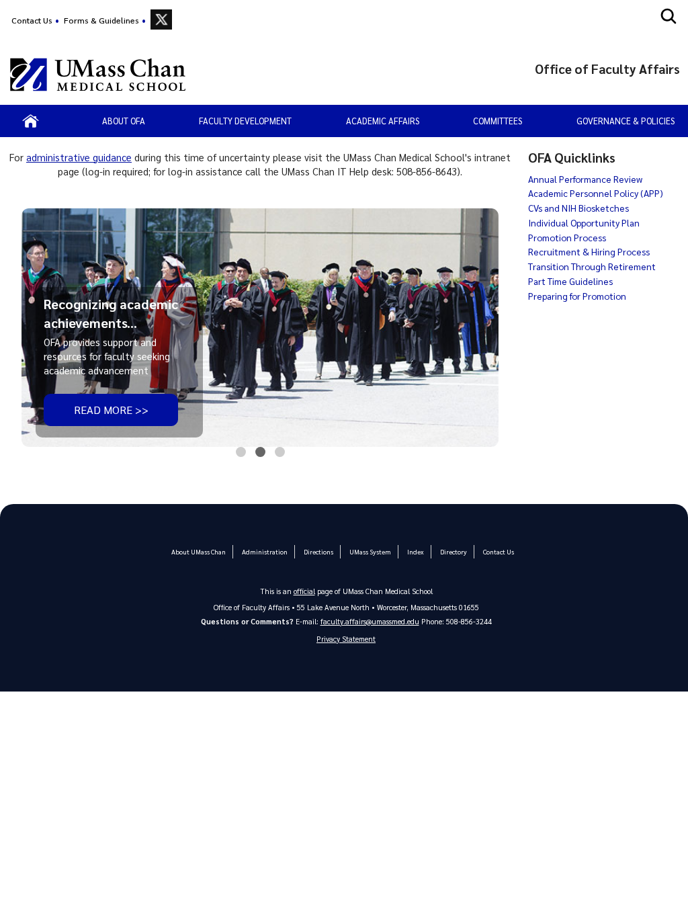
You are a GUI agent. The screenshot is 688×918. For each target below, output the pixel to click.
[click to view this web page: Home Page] (30, 121)
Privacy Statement (346, 639)
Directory (453, 551)
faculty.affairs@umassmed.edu (369, 621)
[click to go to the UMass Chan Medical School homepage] (97, 74)
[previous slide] (40, 329)
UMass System (370, 551)
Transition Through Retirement (592, 266)
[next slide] (479, 329)
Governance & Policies (625, 120)
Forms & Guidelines (101, 20)
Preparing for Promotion (577, 296)
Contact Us (31, 20)
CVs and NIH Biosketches (578, 208)
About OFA (123, 120)
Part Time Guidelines (570, 281)
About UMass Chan (198, 551)
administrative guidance (79, 157)
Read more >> (111, 410)
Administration (265, 551)
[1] (240, 455)
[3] (279, 455)
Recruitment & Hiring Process (589, 251)
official (304, 591)
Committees (497, 120)
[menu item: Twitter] (161, 19)
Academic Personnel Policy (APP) (595, 193)
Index (415, 551)
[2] (260, 455)
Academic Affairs (382, 120)
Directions (318, 551)
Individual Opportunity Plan (584, 222)
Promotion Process (567, 237)
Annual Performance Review (585, 179)
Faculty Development (245, 120)
